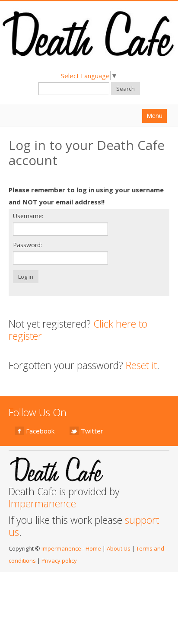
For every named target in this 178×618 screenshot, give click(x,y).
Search (125, 88)
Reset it (141, 365)
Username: (28, 216)
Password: (27, 245)
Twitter (92, 431)
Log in (25, 276)
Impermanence (42, 503)
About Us (118, 548)
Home (93, 548)
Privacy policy (59, 560)
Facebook (40, 431)
